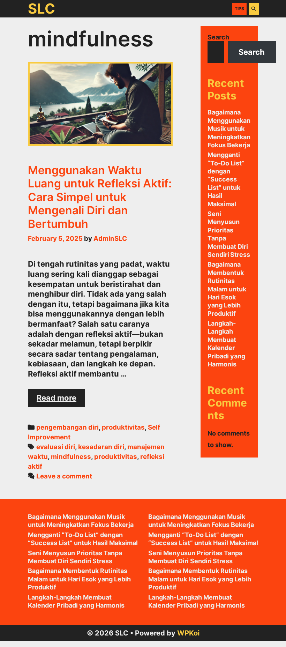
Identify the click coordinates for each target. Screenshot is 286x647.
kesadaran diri (101, 447)
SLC (41, 8)
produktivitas (123, 427)
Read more (61, 400)
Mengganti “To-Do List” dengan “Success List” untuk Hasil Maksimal (226, 179)
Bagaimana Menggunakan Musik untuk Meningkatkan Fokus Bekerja (229, 129)
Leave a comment (64, 476)
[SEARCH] (254, 8)
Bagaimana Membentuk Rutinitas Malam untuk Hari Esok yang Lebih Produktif (227, 289)
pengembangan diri (67, 427)
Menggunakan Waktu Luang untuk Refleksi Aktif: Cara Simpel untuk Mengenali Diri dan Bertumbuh (100, 197)
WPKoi (188, 633)
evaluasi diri (55, 447)
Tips (239, 8)
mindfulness (71, 457)
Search (218, 37)
